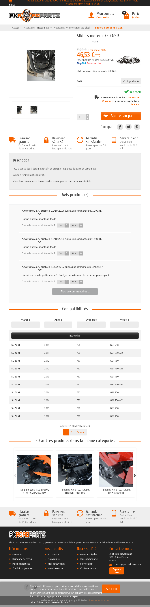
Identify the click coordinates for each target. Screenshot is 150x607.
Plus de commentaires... (75, 291)
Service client (86, 563)
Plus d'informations (41, 602)
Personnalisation (60, 602)
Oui (63, 225)
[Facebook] (120, 127)
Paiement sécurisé (21, 563)
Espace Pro (117, 570)
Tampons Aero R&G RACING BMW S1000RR (116, 491)
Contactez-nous (88, 568)
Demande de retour (22, 559)
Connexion (103, 17)
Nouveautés (53, 559)
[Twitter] (128, 127)
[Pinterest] (137, 127)
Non (77, 225)
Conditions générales (22, 568)
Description (21, 160)
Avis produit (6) (75, 195)
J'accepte (111, 589)
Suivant (81, 432)
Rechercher (75, 335)
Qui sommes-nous (89, 559)
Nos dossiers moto (57, 568)
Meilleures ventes (56, 563)
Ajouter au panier (124, 115)
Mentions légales (88, 554)
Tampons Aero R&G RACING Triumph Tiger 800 (75, 491)
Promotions (53, 554)
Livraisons (17, 554)
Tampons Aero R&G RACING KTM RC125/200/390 (34, 491)
